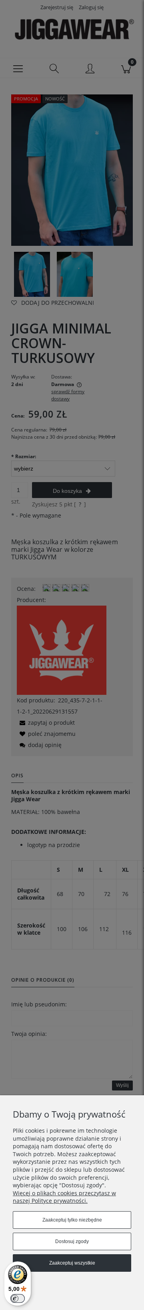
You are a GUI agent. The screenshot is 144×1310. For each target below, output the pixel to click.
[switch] (17, 1298)
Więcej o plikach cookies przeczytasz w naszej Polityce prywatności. (64, 1197)
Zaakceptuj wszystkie (72, 1263)
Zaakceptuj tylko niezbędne (72, 1220)
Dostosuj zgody (72, 1241)
